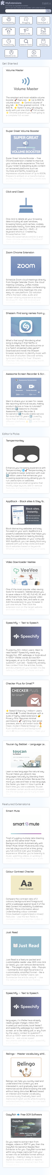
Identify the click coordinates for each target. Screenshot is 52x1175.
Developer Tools (43, 22)
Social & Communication (11, 55)
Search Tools (26, 44)
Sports (34, 55)
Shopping (43, 44)
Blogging (26, 22)
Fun (8, 33)
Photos (43, 33)
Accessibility (8, 22)
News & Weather (26, 33)
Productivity (8, 44)
